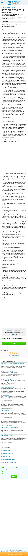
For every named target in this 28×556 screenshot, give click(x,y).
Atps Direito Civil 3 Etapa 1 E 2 (7, 420)
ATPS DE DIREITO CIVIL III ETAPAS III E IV (9, 427)
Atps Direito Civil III (5, 395)
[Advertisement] (14, 157)
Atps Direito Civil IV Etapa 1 (6, 379)
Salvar (14, 343)
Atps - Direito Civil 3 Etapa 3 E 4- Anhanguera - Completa (12, 363)
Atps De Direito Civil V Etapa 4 (8, 459)
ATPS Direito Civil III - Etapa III (7, 435)
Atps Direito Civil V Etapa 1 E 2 (7, 371)
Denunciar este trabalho (14, 355)
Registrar (14, 476)
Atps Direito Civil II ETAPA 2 (7, 453)
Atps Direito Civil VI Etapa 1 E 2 (8, 462)
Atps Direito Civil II (5, 450)
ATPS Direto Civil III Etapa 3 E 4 (7, 410)
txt (12, 334)
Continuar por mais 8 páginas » (14, 330)
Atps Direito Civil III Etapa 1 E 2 (7, 387)
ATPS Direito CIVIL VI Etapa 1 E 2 (7, 402)
